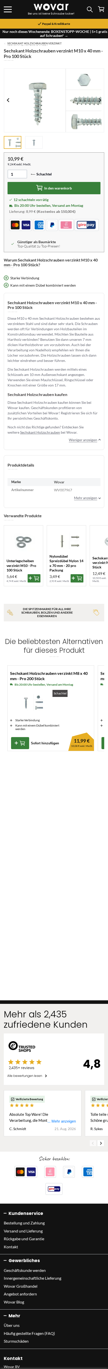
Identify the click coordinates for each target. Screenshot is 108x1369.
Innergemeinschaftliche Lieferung (32, 1278)
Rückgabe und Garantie (24, 1238)
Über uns (12, 1325)
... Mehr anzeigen (61, 1121)
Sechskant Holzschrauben (40, 432)
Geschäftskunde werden (25, 1270)
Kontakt (11, 1246)
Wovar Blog (14, 1301)
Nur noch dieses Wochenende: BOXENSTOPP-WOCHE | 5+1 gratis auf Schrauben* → (55, 33)
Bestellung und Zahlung (24, 1222)
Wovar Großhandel (20, 1286)
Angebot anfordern (20, 1293)
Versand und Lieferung (23, 1230)
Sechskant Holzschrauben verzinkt (34, 43)
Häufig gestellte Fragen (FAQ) (29, 1333)
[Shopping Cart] (101, 9)
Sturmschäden (16, 1341)
